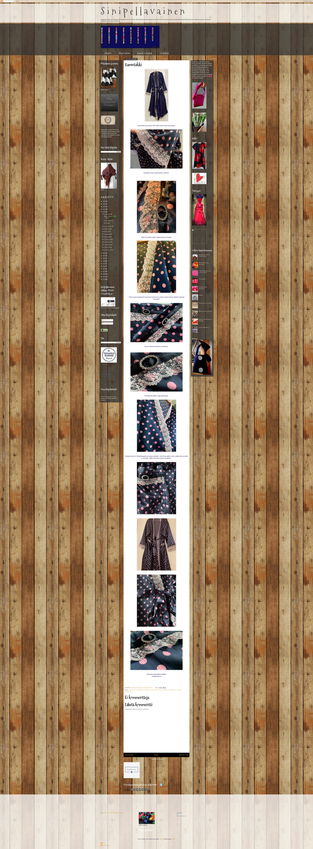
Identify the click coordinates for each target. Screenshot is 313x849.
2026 (104, 201)
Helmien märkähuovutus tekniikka (205, 320)
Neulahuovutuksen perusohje (204, 263)
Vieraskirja (164, 53)
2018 (104, 261)
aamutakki (131, 689)
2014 (104, 271)
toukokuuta (107, 239)
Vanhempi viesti (183, 755)
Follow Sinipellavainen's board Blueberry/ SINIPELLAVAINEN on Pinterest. (109, 398)
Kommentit (106, 323)
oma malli (152, 689)
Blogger (173, 839)
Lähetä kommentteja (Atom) (158, 759)
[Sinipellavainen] (177, 814)
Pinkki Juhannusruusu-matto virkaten (205, 271)
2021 (104, 253)
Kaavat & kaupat (144, 53)
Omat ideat (158, 689)
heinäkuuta (107, 234)
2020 (104, 256)
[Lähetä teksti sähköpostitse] (156, 687)
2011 (104, 279)
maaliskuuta (107, 245)
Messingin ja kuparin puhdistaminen (204, 255)
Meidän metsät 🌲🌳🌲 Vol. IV (110, 217)
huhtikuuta (107, 242)
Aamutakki (107, 223)
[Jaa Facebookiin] (164, 688)
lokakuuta (107, 229)
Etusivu (107, 53)
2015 (104, 269)
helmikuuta (107, 247)
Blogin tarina (124, 53)
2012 (104, 277)
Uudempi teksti (129, 755)
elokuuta (106, 231)
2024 (104, 207)
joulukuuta (107, 214)
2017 (104, 264)
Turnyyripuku (202, 279)
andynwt (161, 839)
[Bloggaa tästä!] (161, 688)
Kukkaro (201, 295)
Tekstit (105, 320)
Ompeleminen (164, 689)
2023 (104, 209)
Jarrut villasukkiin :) (204, 327)
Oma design (147, 689)
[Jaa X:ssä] (162, 688)
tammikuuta (107, 250)
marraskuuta (108, 226)
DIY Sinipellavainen (138, 689)
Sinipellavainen (172, 689)
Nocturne (195, 339)
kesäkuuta (107, 237)
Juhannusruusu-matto (205, 303)
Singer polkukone (108, 220)
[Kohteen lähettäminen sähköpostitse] (159, 688)
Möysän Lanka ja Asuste (205, 311)
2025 (104, 204)
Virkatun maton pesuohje (203, 287)
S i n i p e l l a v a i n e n (143, 11)
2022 (104, 212)
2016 (104, 266)
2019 (104, 258)
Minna (103, 843)
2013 (104, 274)
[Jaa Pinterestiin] (165, 688)
